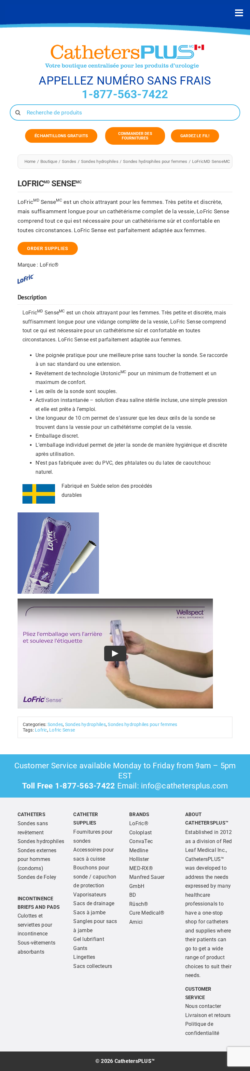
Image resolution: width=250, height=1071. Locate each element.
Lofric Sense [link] (62, 730)
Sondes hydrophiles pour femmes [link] (142, 724)
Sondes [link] (55, 724)
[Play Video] (115, 653)
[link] (61, 136)
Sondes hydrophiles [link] (85, 724)
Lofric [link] (41, 730)
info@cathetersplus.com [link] (184, 785)
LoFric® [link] (49, 265)
